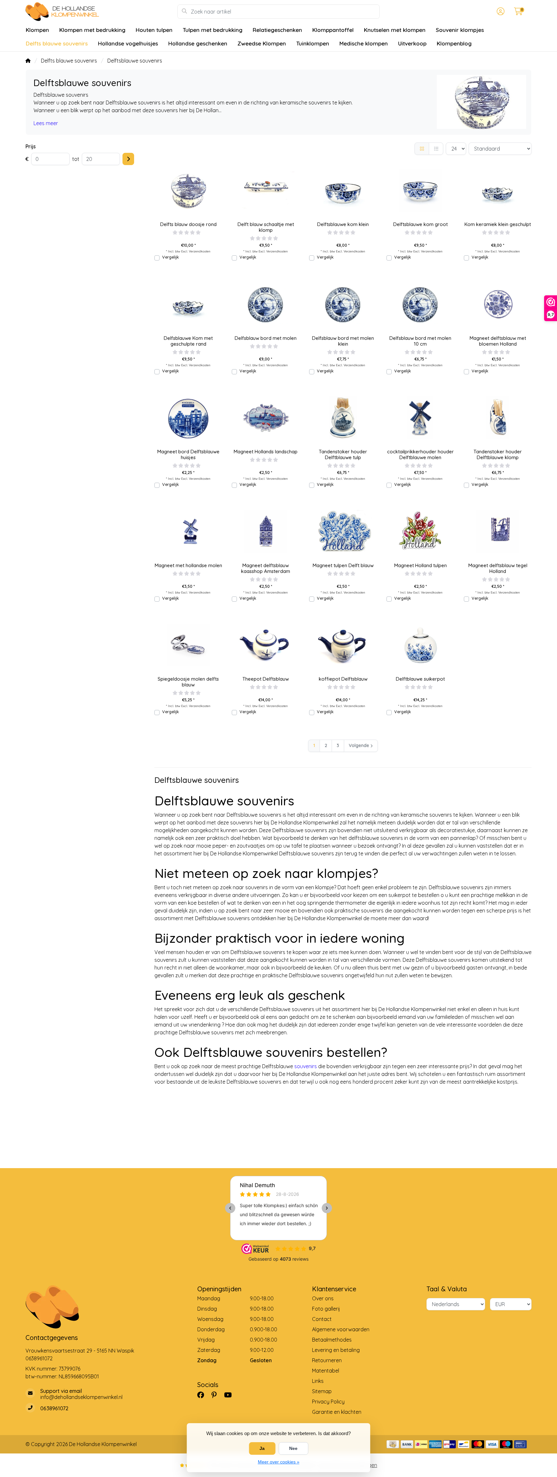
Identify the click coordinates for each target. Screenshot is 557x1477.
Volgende (359, 745)
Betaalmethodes (332, 1339)
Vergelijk (170, 257)
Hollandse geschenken (197, 43)
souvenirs (305, 1066)
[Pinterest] (216, 1395)
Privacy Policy (328, 1401)
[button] (500, 11)
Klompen (37, 29)
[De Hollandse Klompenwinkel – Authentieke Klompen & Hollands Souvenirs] (101, 11)
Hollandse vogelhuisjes (128, 43)
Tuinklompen (312, 43)
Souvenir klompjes (460, 29)
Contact (322, 1319)
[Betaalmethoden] (392, 1444)
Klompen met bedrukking (92, 29)
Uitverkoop (412, 43)
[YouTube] (230, 1395)
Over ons (323, 1298)
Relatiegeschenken (277, 29)
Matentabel (325, 1370)
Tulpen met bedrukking (212, 29)
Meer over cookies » (278, 1461)
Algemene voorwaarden (340, 1329)
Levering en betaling (336, 1350)
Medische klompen (363, 43)
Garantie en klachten (336, 1412)
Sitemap (322, 1391)
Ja (262, 1448)
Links (318, 1381)
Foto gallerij (326, 1308)
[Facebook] (203, 1395)
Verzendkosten (199, 251)
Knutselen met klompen (394, 29)
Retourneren (327, 1360)
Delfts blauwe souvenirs (57, 43)
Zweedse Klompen (262, 43)
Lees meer (46, 123)
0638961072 (39, 1358)
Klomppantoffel (333, 29)
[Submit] (128, 159)
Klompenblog (454, 43)
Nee (293, 1448)
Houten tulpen (154, 29)
